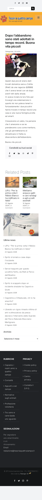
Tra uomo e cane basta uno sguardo (10, 415)
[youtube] (27, 3)
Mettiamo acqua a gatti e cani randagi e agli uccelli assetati (29, 195)
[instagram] (23, 3)
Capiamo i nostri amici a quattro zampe (11, 370)
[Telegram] (28, 153)
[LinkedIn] (19, 153)
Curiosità (9, 380)
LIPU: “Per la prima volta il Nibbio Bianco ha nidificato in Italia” (12, 195)
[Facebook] (10, 153)
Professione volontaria (10, 405)
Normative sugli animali (10, 396)
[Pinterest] (32, 153)
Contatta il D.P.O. (28, 387)
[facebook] (15, 3)
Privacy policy (30, 371)
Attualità (17, 51)
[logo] (16, 15)
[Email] (10, 156)
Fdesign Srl (24, 474)
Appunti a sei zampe (11, 387)
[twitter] (19, 3)
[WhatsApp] (23, 153)
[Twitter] (14, 153)
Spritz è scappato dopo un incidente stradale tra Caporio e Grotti (19, 286)
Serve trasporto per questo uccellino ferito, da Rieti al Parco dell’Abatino (19, 272)
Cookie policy (30, 365)
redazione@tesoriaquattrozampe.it (19, 451)
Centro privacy (27, 378)
